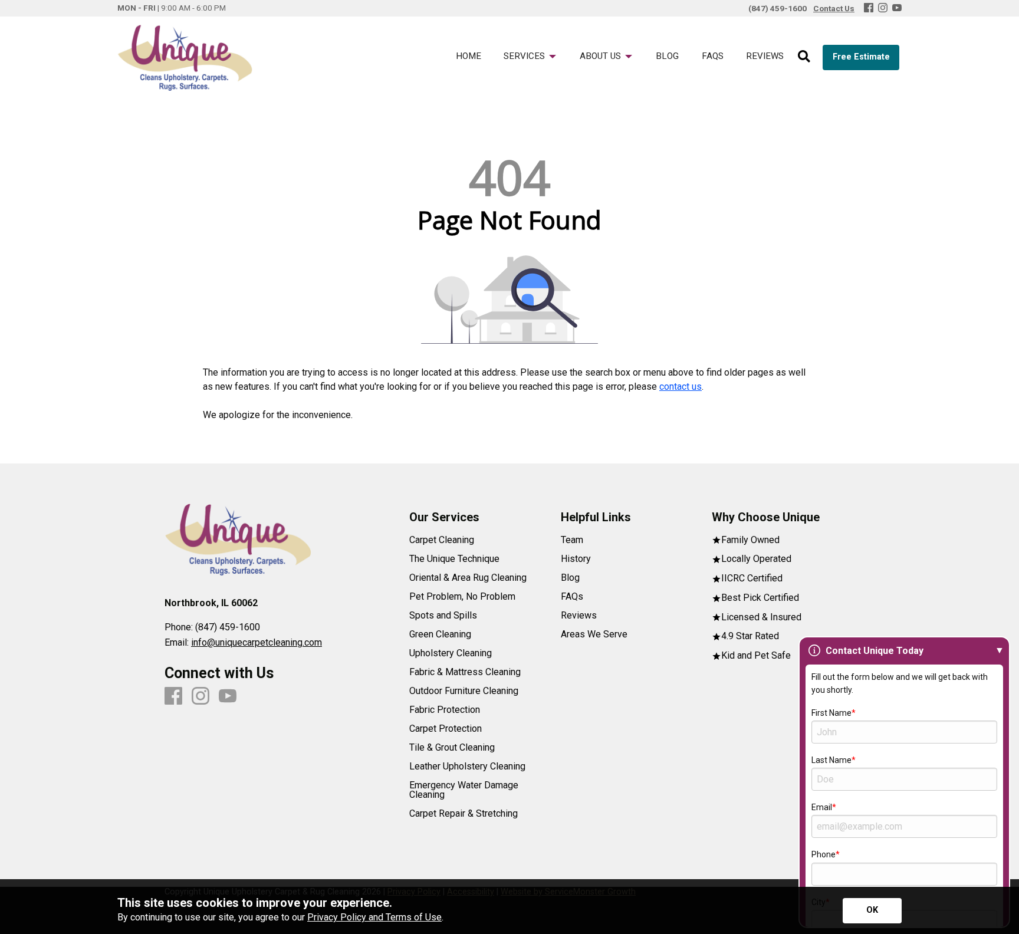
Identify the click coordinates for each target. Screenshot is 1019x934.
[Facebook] (868, 8)
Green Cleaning (440, 634)
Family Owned (750, 540)
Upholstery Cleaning (450, 653)
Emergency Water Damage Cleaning (463, 790)
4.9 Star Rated (750, 637)
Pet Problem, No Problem (462, 596)
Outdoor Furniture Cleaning (463, 691)
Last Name (831, 760)
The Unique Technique (454, 559)
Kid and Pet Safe (756, 656)
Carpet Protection (445, 729)
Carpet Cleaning (441, 540)
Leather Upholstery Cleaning (467, 766)
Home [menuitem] (468, 56)
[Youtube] (897, 8)
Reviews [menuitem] (765, 56)
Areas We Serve (594, 634)
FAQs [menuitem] (713, 56)
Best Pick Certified (760, 598)
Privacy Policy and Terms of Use (374, 917)
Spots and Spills (443, 615)
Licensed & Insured (761, 618)
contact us (680, 386)
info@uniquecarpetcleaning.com (256, 642)
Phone (823, 854)
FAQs (572, 596)
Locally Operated (756, 559)
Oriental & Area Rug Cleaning (468, 578)
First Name (831, 713)
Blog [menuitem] (667, 56)
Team (572, 540)
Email (821, 807)
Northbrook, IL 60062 (211, 603)
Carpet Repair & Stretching (463, 813)
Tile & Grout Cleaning (452, 747)
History (576, 559)
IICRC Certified (752, 579)
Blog (570, 578)
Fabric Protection (444, 710)
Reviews (579, 615)
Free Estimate (861, 57)
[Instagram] (882, 8)
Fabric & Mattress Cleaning (465, 672)
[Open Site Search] (804, 57)
